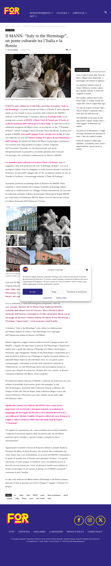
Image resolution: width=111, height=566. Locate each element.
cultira (21, 495)
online (17, 498)
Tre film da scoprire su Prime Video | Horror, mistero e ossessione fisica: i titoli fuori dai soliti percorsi (90, 111)
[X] (100, 520)
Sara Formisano (13, 50)
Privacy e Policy (61, 298)
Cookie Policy (47, 298)
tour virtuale (40, 498)
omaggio (9, 498)
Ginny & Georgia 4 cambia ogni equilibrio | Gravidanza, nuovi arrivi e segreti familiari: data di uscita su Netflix (90, 145)
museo (42, 495)
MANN (35, 495)
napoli (66, 495)
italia (28, 495)
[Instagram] (89, 520)
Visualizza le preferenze (77, 292)
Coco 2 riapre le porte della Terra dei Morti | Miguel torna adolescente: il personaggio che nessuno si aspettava (90, 78)
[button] (87, 269)
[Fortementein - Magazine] (12, 11)
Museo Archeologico (54, 495)
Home (7, 26)
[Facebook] (79, 520)
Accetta (32, 292)
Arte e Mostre (16, 26)
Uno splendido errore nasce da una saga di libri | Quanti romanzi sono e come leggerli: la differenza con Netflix (90, 122)
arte (15, 495)
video (49, 498)
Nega (54, 292)
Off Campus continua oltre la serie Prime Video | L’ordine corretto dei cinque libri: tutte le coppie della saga (90, 101)
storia (31, 498)
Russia (24, 498)
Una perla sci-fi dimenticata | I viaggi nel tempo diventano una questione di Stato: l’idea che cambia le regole (90, 133)
